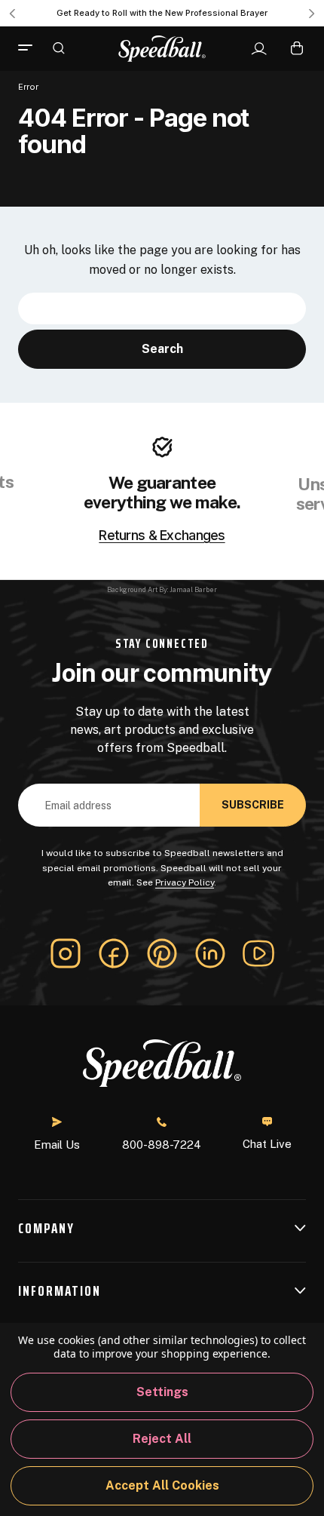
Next (312, 13)
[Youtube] (258, 953)
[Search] (59, 47)
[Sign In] (259, 49)
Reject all (162, 1439)
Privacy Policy (184, 882)
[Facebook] (114, 953)
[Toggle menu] (31, 48)
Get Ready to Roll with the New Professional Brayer (162, 13)
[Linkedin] (210, 953)
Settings (162, 1392)
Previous (12, 13)
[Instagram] (65, 953)
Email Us (57, 1144)
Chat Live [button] (267, 1143)
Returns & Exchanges (162, 535)
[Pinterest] (162, 953)
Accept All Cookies (162, 1485)
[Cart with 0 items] (297, 48)
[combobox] (162, 308)
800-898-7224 (161, 1144)
